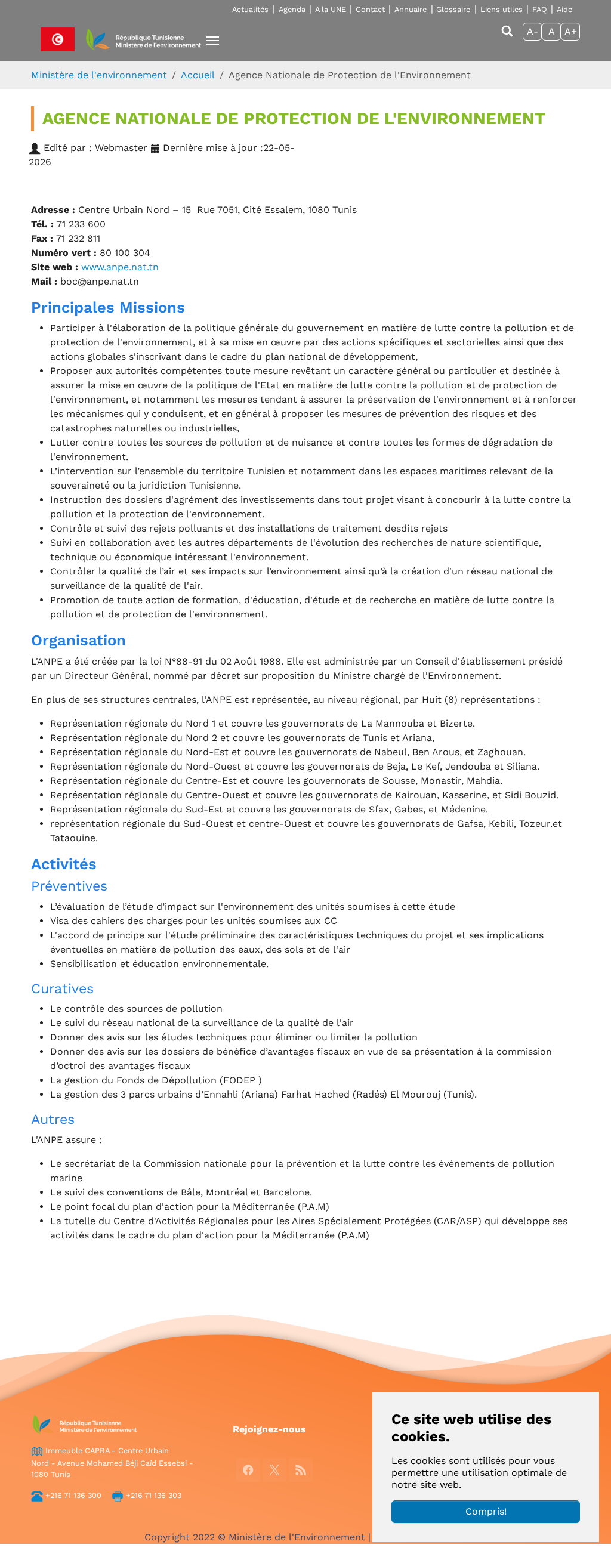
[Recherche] (507, 37)
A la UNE (330, 9)
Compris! (486, 1511)
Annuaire (410, 9)
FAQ (539, 9)
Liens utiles (501, 9)
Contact (370, 9)
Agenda (292, 9)
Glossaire (453, 9)
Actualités (250, 9)
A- (532, 31)
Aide (564, 9)
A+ (570, 31)
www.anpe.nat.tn (121, 267)
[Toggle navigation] (212, 40)
